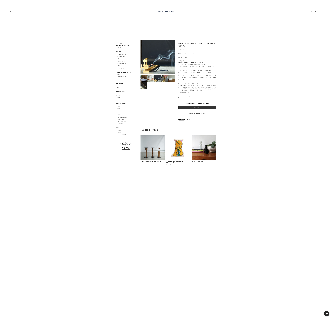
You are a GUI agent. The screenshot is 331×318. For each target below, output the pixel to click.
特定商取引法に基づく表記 (124, 124)
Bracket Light (121, 58)
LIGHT (118, 52)
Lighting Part (121, 61)
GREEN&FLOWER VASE (124, 72)
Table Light (121, 65)
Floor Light (121, 68)
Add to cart (197, 107)
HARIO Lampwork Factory (125, 100)
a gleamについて (122, 117)
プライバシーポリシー (123, 121)
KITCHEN (119, 83)
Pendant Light (122, 54)
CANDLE (120, 47)
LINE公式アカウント (123, 134)
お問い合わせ (121, 119)
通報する (189, 119)
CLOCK (118, 87)
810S (119, 97)
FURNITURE (120, 91)
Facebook (120, 132)
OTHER (120, 79)
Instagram (121, 130)
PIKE (119, 108)
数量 (179, 97)
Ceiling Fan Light (122, 63)
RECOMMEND (121, 104)
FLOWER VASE (122, 76)
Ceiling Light (121, 56)
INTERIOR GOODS (122, 45)
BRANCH (120, 110)
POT (119, 74)
